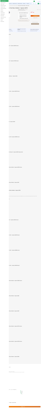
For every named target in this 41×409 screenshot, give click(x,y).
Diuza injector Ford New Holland (13, 5)
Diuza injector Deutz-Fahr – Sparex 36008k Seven (11, 250)
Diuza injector (26, 9)
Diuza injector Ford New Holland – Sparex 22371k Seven (12, 326)
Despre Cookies (4, 381)
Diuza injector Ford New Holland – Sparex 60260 (10, 356)
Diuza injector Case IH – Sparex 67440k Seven (10, 60)
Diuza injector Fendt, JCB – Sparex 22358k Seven (11, 136)
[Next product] (40, 5)
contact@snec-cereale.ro (5, 373)
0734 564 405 (39, 1)
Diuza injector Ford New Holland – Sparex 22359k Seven (12, 167)
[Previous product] (38, 5)
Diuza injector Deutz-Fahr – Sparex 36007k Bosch (11, 91)
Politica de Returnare (4, 380)
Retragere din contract (4, 383)
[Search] (34, 1)
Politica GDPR (3, 382)
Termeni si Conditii (4, 379)
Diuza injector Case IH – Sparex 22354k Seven (10, 45)
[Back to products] (39, 5)
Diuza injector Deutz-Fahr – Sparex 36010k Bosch (11, 106)
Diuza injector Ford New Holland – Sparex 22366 (10, 295)
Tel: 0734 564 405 (4, 370)
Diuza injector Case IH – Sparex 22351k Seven (10, 219)
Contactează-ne (4, 369)
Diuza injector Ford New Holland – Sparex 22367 (10, 182)
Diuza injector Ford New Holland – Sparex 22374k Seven (12, 341)
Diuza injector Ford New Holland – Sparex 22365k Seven (12, 280)
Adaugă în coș (36, 15)
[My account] (36, 3)
